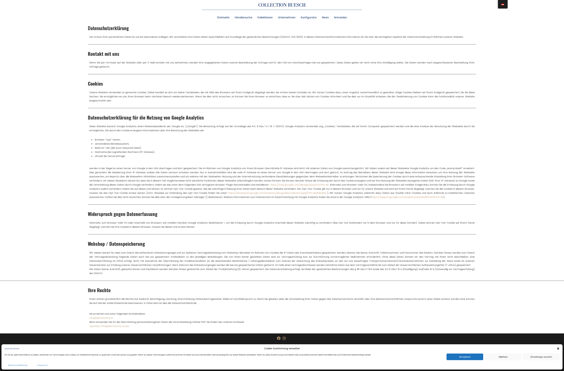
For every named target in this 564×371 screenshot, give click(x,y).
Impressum (42, 365)
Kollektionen (265, 17)
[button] (558, 348)
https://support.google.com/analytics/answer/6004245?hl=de (407, 197)
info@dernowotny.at (101, 318)
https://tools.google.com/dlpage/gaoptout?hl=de (299, 184)
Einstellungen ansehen (541, 357)
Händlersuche (243, 17)
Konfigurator (309, 17)
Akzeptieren (465, 357)
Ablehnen (503, 357)
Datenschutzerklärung (17, 365)
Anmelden (340, 17)
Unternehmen (287, 17)
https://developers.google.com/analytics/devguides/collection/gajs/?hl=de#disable (277, 193)
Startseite (223, 17)
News (325, 17)
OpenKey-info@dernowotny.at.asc (109, 326)
